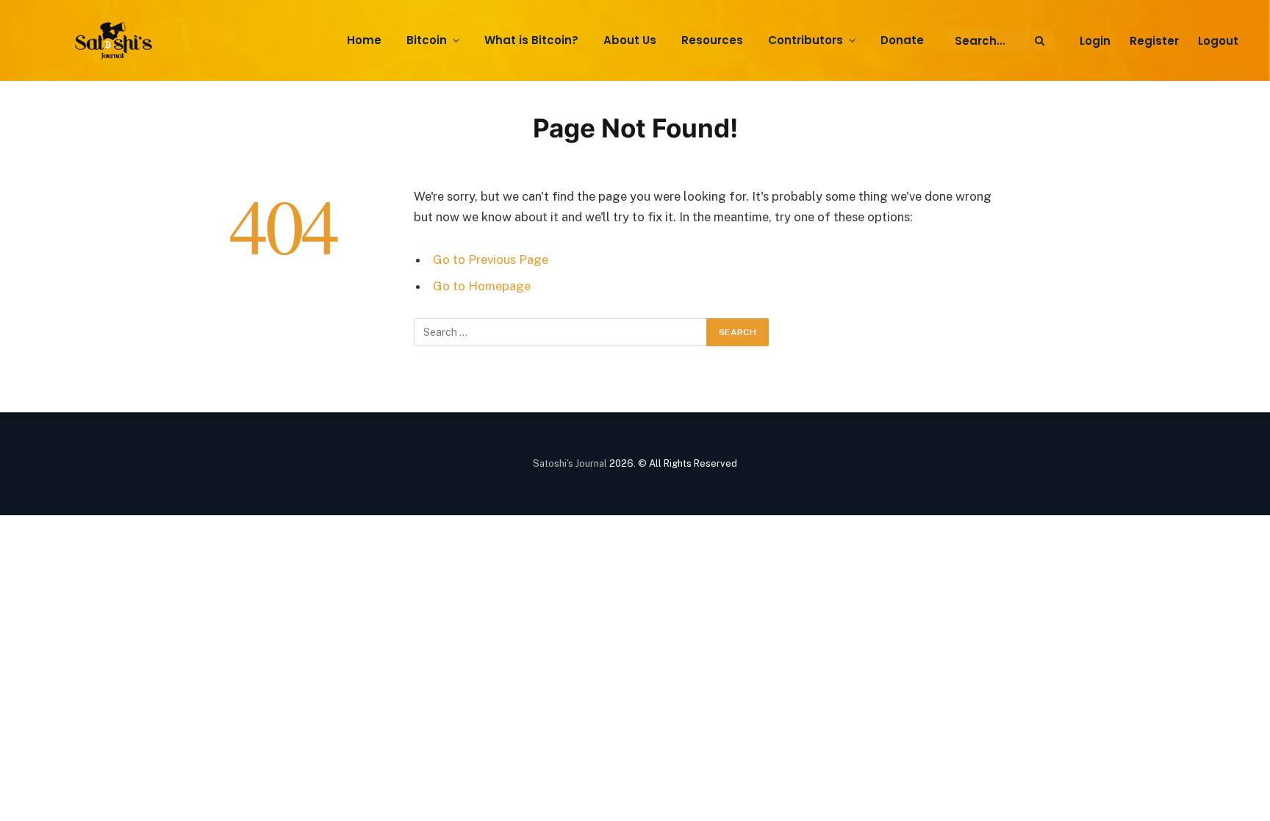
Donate (902, 40)
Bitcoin (426, 40)
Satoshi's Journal (570, 463)
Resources (712, 40)
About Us (629, 40)
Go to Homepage (482, 286)
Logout (1218, 41)
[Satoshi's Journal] (115, 41)
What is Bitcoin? (531, 40)
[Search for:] (561, 332)
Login (1095, 41)
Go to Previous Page (490, 259)
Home (364, 40)
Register (1154, 41)
